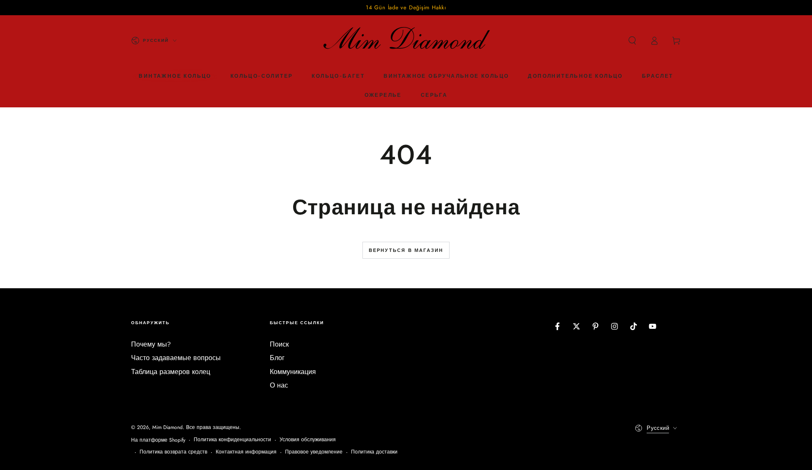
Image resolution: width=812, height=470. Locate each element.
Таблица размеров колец (170, 372)
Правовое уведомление (314, 452)
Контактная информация (246, 452)
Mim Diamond (167, 427)
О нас (279, 385)
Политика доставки (374, 452)
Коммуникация (293, 372)
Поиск (279, 344)
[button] (632, 40)
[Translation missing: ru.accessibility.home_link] (406, 40)
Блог (277, 358)
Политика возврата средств (173, 452)
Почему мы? (151, 344)
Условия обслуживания (308, 439)
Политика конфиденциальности (232, 439)
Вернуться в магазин (406, 250)
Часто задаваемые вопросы (176, 358)
